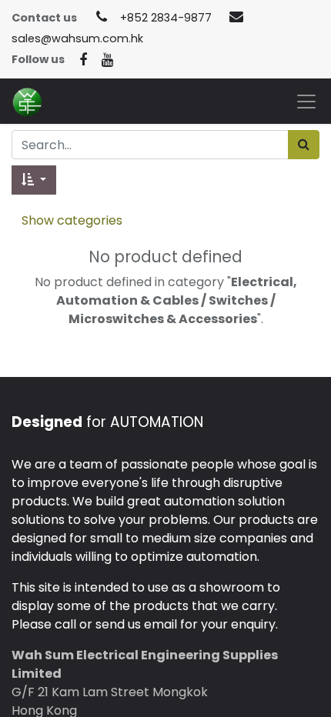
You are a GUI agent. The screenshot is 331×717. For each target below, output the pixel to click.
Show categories (72, 220)
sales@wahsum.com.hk (77, 38)
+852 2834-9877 (166, 17)
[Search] (303, 144)
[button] (34, 180)
